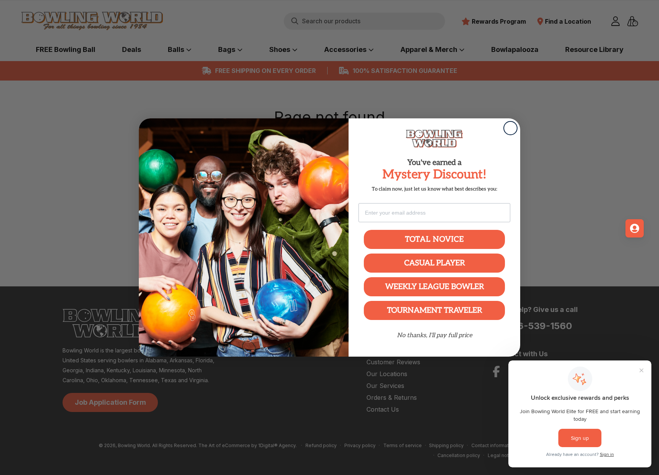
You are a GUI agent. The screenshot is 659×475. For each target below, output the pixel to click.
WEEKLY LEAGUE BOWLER (434, 286)
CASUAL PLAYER (434, 263)
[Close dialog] (510, 128)
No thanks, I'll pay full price (434, 335)
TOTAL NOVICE (434, 239)
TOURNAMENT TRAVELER (434, 310)
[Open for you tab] (634, 228)
